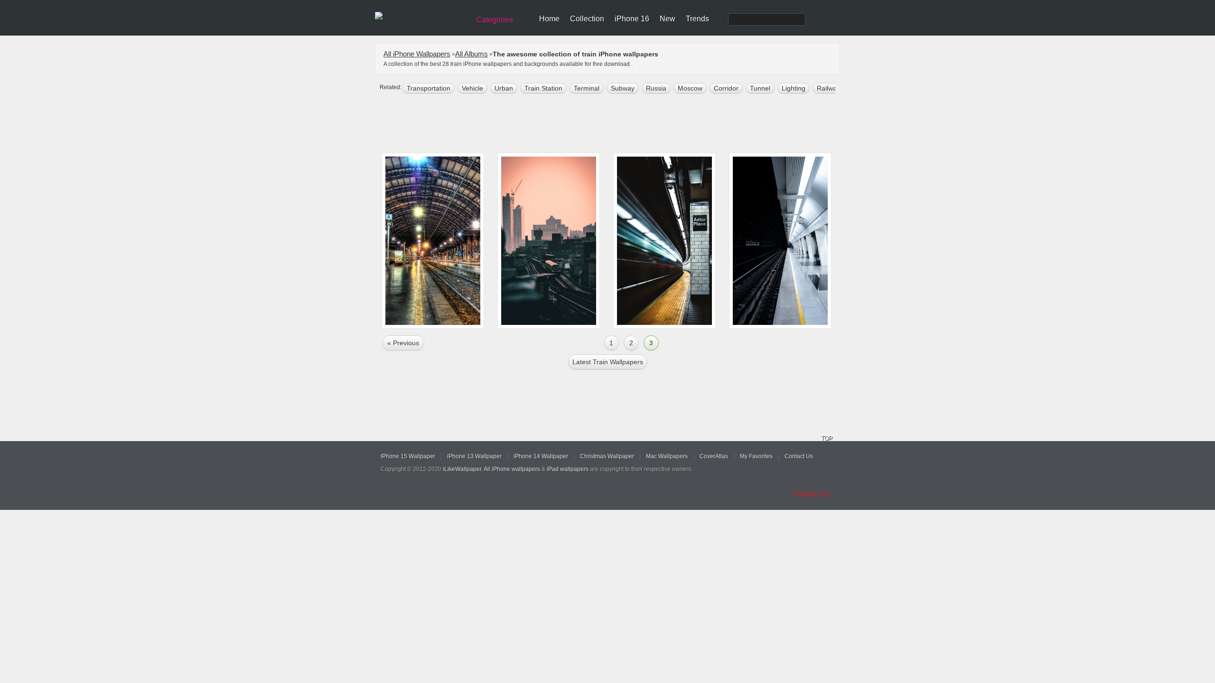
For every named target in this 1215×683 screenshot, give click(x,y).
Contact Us (799, 456)
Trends (697, 19)
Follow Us (811, 493)
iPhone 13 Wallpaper (474, 456)
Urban (504, 88)
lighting (793, 88)
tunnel (760, 88)
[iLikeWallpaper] (421, 16)
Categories (494, 20)
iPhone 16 (632, 19)
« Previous (403, 343)
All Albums (471, 54)
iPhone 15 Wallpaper (408, 456)
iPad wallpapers (568, 469)
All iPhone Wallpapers (416, 54)
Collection (587, 19)
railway (828, 88)
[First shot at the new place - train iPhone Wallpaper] (548, 241)
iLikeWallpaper (462, 469)
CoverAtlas (714, 456)
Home (549, 19)
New (667, 19)
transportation (428, 88)
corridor (726, 88)
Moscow (690, 88)
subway (623, 88)
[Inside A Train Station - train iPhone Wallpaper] (432, 241)
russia (656, 88)
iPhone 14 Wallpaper (541, 456)
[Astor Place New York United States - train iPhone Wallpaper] (664, 241)
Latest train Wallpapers (607, 362)
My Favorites (756, 456)
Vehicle (472, 88)
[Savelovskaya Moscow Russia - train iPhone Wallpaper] (780, 241)
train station (543, 88)
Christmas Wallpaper (607, 456)
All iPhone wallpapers (512, 469)
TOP (826, 438)
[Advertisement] (613, 124)
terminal (586, 88)
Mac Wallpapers (667, 456)
